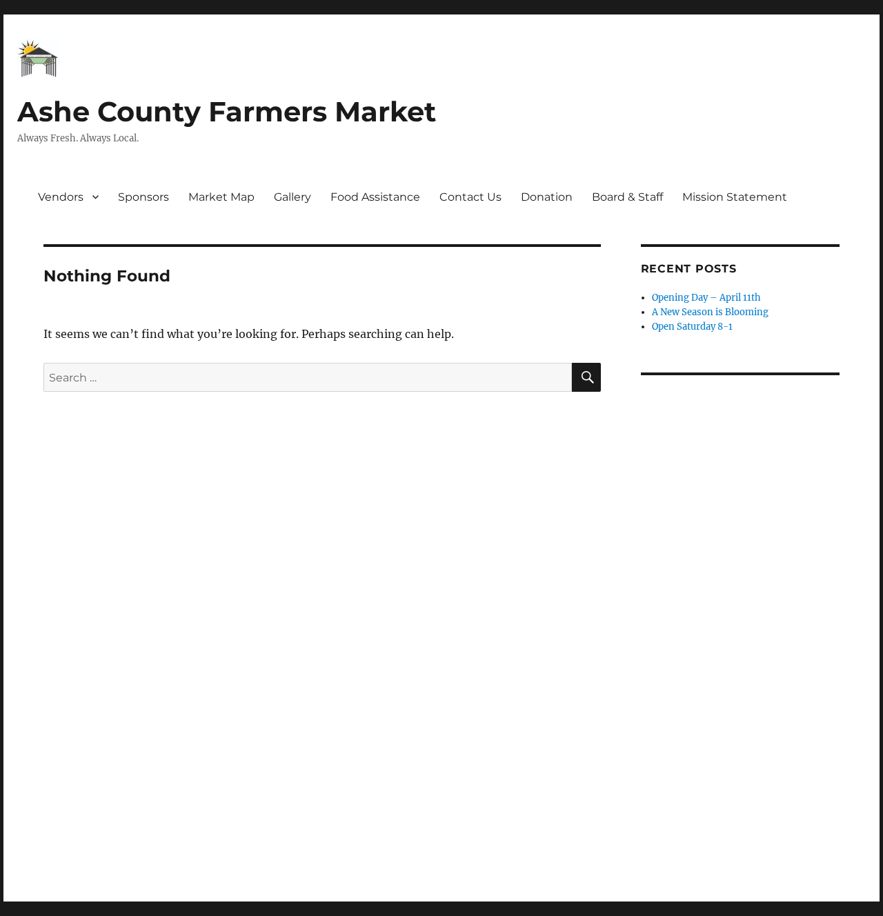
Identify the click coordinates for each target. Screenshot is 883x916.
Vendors (60, 196)
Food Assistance (375, 196)
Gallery (292, 196)
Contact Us (470, 196)
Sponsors (143, 196)
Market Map (221, 196)
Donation (547, 196)
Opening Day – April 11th (706, 297)
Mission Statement (734, 196)
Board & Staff (627, 196)
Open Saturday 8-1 (692, 326)
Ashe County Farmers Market (226, 111)
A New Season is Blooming (710, 312)
